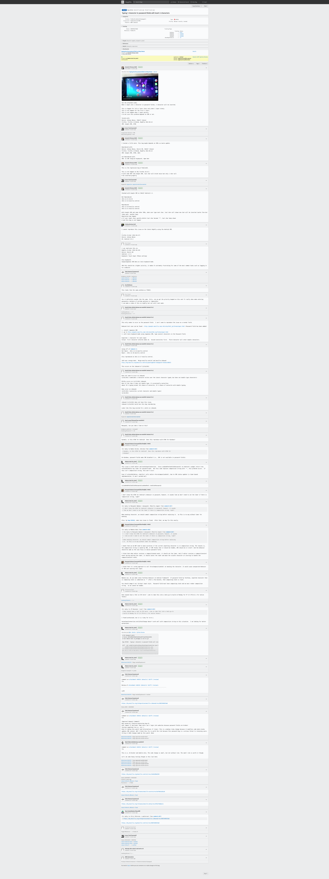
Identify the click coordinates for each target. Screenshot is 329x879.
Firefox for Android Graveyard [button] (138, 19)
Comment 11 (128, 398)
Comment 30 (128, 770)
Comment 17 (128, 491)
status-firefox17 (125, 845)
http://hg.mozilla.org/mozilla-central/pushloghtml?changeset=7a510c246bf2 (146, 362)
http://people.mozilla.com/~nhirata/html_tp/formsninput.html (164, 326)
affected (135, 278)
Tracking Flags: (168, 29)
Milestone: (127, 30)
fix (122, 57)
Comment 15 (128, 463)
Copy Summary (196, 6)
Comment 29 (128, 743)
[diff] (150, 679)
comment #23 (151, 609)
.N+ (180, 37)
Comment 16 (128, 482)
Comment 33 (128, 812)
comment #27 (157, 816)
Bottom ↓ (191, 63)
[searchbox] (151, 2)
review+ (181, 57)
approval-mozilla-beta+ (184, 59)
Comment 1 (127, 139)
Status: (128, 29)
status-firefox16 (125, 281)
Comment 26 (128, 676)
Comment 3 (127, 189)
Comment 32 (128, 800)
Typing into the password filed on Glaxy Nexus (133, 51)
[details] (145, 679)
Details (194, 51)
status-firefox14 (125, 278)
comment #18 (146, 529)
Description (127, 68)
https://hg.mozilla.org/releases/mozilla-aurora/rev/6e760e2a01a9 (143, 791)
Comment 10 (128, 372)
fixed (181, 32)
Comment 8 (127, 318)
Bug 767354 (130, 10)
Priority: (171, 21)
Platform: (127, 22)
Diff (198, 57)
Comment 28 (128, 712)
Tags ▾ (197, 63)
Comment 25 (128, 629)
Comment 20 (128, 563)
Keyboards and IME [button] (135, 20)
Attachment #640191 (126, 662)
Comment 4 (127, 225)
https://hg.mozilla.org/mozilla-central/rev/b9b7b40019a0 (140, 823)
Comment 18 (128, 502)
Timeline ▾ (204, 63)
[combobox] (151, 2)
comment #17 (168, 506)
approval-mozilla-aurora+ (184, 58)
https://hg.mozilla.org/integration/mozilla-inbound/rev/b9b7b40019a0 (145, 703)
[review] (156, 679)
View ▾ (205, 6)
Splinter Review (204, 57)
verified (182, 33)
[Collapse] (206, 67)
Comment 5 (127, 244)
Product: (127, 19)
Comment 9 (127, 345)
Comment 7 (127, 295)
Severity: (180, 21)
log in (129, 865)
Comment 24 (128, 605)
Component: (126, 20)
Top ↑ (205, 873)
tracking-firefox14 (125, 600)
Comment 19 (128, 526)
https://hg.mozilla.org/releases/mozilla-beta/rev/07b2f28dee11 (142, 804)
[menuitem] (173, 2)
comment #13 (153, 449)
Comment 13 (128, 436)
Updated (127, 129)
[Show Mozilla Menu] (122, 2)
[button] (204, 2)
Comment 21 (128, 574)
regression (129, 184)
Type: (171, 19)
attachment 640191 (135, 679)
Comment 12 (128, 422)
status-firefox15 (125, 279)
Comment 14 (128, 445)
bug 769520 (131, 520)
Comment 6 (127, 286)
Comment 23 (128, 591)
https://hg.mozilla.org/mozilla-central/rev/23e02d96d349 (140, 774)
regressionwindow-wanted (139, 184)
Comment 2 (127, 164)
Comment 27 (128, 699)
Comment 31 (128, 788)
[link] (140, 644)
